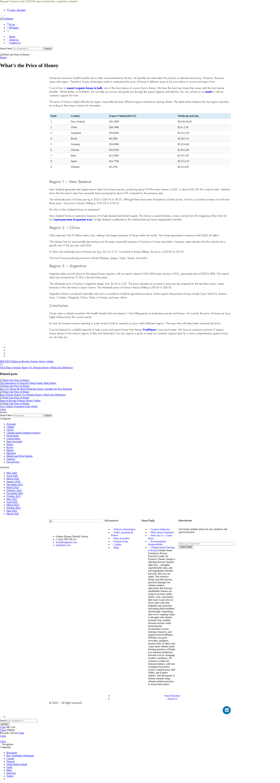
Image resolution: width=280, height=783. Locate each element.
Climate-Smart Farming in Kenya (23, 432)
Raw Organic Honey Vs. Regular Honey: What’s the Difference (33, 394)
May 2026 (11, 472)
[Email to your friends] (7, 356)
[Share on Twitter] (7, 347)
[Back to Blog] (1, 364)
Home (12, 36)
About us (13, 39)
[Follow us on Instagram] (56, 554)
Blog (116, 547)
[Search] (7, 31)
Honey (3, 57)
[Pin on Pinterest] (7, 353)
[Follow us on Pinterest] (54, 554)
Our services (12, 461)
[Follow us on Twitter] (50, 554)
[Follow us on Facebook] (52, 554)
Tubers (9, 776)
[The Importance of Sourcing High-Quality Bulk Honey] (140, 380)
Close (3, 409)
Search (48, 48)
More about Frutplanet (162, 532)
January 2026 (13, 481)
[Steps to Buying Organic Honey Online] (140, 397)
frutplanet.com (63, 545)
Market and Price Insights (19, 456)
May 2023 (11, 499)
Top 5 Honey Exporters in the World (18, 406)
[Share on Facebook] (7, 350)
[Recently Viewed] (4, 717)
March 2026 (12, 478)
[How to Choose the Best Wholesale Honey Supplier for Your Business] (140, 386)
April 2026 (12, 475)
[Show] (1, 4)
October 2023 (13, 496)
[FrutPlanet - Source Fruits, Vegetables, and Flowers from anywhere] (6, 18)
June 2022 (11, 510)
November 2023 (14, 493)
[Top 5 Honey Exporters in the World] (140, 403)
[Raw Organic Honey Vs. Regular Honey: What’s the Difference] (140, 391)
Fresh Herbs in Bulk (16, 764)
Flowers (10, 761)
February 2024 (14, 490)
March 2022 (12, 513)
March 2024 (12, 487)
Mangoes (11, 453)
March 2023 (12, 505)
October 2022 (13, 507)
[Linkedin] (227, 710)
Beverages (11, 752)
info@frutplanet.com (66, 542)
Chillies (10, 427)
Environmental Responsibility (157, 543)
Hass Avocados (14, 441)
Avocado (11, 424)
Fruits (9, 767)
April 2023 (12, 502)
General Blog (13, 438)
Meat (9, 770)
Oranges (10, 459)
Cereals (10, 758)
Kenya (9, 447)
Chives (10, 429)
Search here (6, 48)
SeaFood (11, 773)
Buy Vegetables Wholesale (20, 755)
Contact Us (15, 42)
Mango (10, 450)
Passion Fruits (121, 541)
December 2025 (14, 484)
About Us (172, 698)
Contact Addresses (160, 529)
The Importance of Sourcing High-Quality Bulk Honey (28, 383)
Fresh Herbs (12, 435)
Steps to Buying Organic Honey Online (20, 400)
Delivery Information (124, 529)
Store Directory (172, 695)
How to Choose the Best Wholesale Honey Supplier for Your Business (36, 389)
